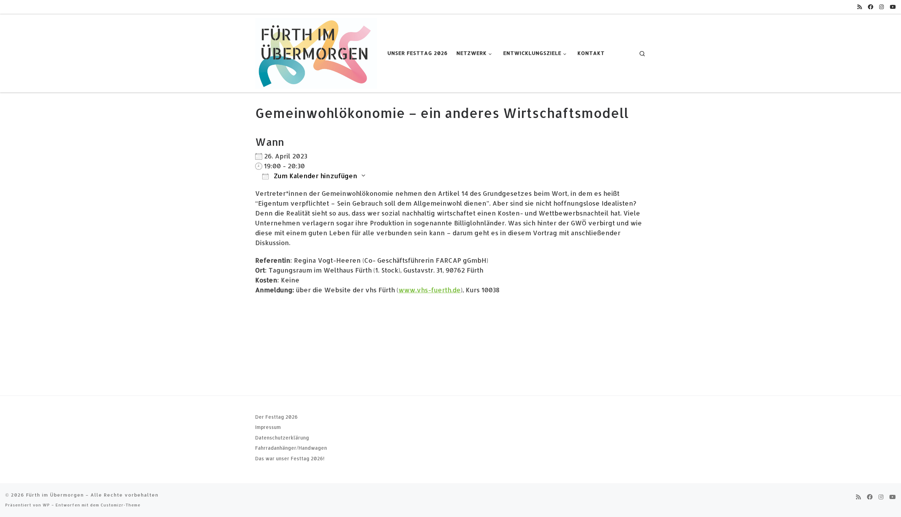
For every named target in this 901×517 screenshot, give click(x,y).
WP (46, 504)
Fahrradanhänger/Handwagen (291, 448)
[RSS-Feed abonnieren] (859, 7)
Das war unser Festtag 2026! (290, 458)
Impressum (268, 427)
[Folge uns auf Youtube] (893, 7)
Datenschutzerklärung (282, 438)
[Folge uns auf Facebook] (870, 7)
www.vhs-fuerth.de (429, 290)
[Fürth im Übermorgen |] (316, 52)
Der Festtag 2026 (276, 417)
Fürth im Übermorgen (55, 495)
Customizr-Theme (120, 504)
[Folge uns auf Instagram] (881, 7)
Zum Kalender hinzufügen (314, 176)
